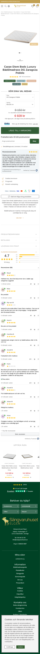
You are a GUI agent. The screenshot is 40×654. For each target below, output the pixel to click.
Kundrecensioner (31, 80)
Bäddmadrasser (8, 12)
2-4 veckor (24, 146)
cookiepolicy (8, 641)
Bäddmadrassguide (20, 567)
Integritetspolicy (20, 597)
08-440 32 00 (21, 537)
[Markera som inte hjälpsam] (35, 284)
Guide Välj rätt (16, 84)
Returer (24, 511)
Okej (34, 141)
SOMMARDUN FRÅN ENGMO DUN (10, 1)
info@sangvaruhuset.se (20, 540)
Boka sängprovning (20, 605)
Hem (2, 12)
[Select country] (8, 6)
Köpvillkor (20, 594)
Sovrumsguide (20, 576)
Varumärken (17, 12)
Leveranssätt (26, 506)
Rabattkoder (20, 570)
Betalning (25, 84)
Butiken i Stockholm (20, 614)
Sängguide (20, 573)
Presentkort (20, 583)
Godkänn (20, 647)
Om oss (20, 580)
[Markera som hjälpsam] (31, 284)
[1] (20, 36)
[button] (20, 268)
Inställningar (9, 647)
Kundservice (8, 506)
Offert (5, 511)
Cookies (20, 591)
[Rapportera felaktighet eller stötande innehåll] (38, 284)
